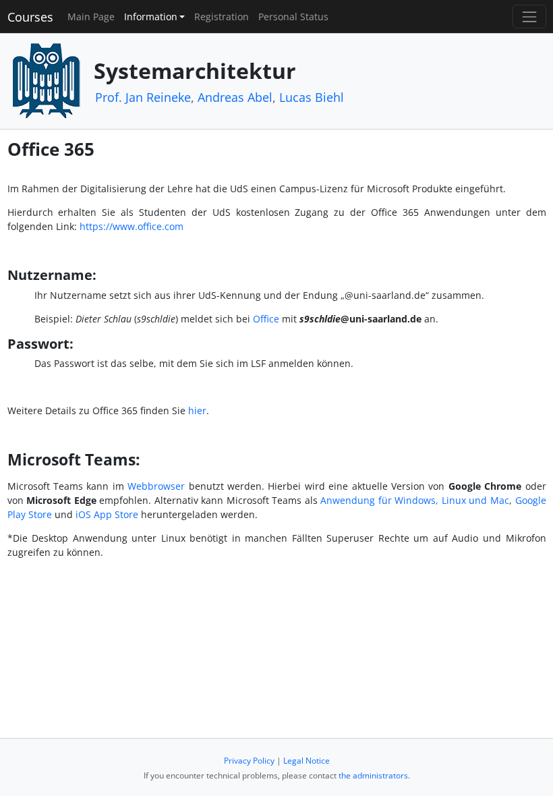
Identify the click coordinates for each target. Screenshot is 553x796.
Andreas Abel (235, 97)
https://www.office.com (131, 226)
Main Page (91, 16)
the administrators (373, 775)
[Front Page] (45, 80)
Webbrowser (156, 486)
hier (197, 410)
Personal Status (293, 16)
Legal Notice (306, 760)
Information (150, 16)
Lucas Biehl (311, 97)
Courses (30, 17)
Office (266, 318)
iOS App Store (108, 514)
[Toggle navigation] (529, 16)
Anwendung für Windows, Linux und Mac (414, 500)
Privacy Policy (249, 760)
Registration (221, 16)
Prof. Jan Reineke (143, 97)
